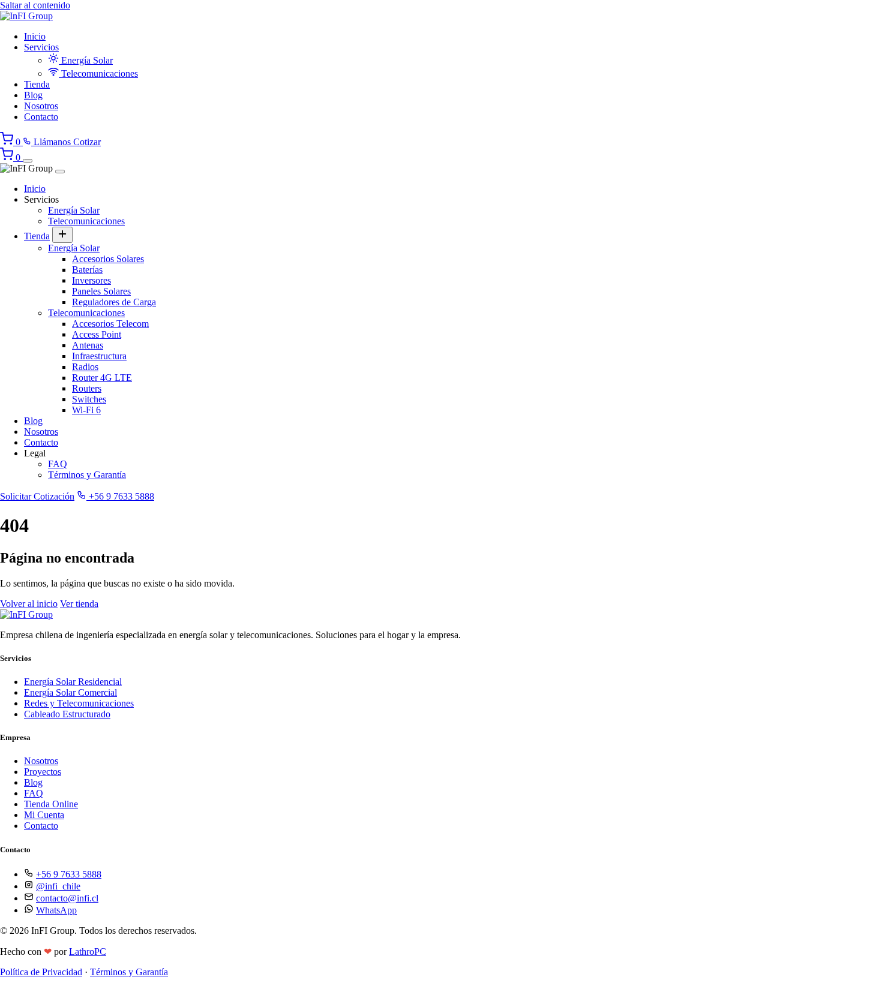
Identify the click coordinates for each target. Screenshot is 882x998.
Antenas (87, 345)
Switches (89, 399)
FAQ (57, 464)
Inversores (91, 280)
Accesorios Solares (108, 259)
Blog (33, 95)
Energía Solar (86, 60)
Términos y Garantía (87, 475)
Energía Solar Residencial (73, 682)
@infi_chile (58, 886)
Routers (86, 388)
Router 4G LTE (102, 377)
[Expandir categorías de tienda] (62, 235)
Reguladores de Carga (114, 302)
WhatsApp (56, 910)
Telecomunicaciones (98, 73)
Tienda (37, 84)
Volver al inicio (29, 604)
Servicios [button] (41, 47)
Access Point (96, 334)
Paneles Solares (101, 291)
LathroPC (87, 951)
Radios (85, 367)
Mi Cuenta (44, 815)
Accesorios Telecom (110, 323)
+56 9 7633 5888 (120, 496)
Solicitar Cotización (37, 496)
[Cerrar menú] (60, 171)
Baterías (87, 269)
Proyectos (42, 771)
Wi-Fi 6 (86, 410)
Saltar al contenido (35, 5)
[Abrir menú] (27, 161)
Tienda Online (51, 804)
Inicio (35, 36)
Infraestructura (99, 356)
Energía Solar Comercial (70, 692)
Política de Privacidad (41, 972)
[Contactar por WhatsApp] (9, 992)
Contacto (41, 117)
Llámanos (52, 142)
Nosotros (41, 106)
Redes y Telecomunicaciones (79, 703)
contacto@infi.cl (67, 898)
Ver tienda (79, 604)
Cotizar (87, 142)
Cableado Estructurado (67, 714)
